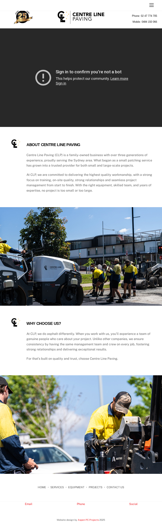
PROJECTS (95, 487)
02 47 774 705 (149, 15)
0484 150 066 (149, 21)
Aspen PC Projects (88, 519)
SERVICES (57, 487)
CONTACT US (115, 487)
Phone (81, 504)
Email (28, 504)
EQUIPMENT (76, 487)
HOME (42, 487)
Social (133, 504)
